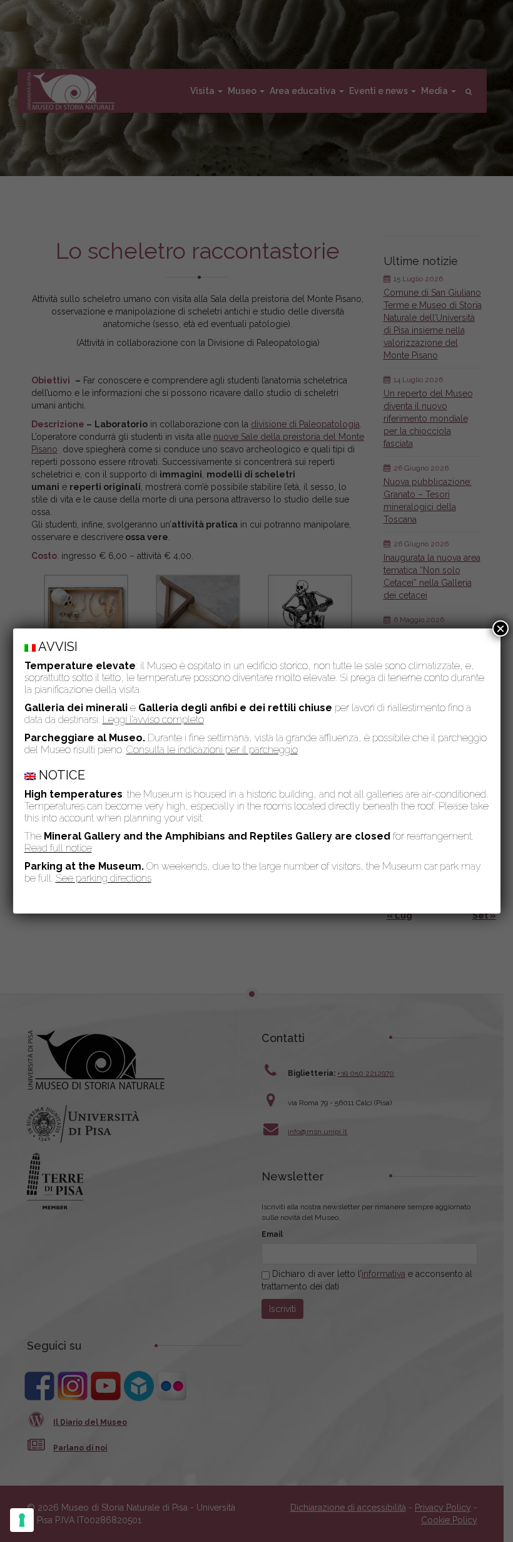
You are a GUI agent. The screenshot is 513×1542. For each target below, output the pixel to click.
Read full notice (58, 848)
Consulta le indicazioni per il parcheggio (212, 750)
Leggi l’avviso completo (153, 720)
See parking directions (103, 878)
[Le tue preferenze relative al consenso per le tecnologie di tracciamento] (22, 1520)
